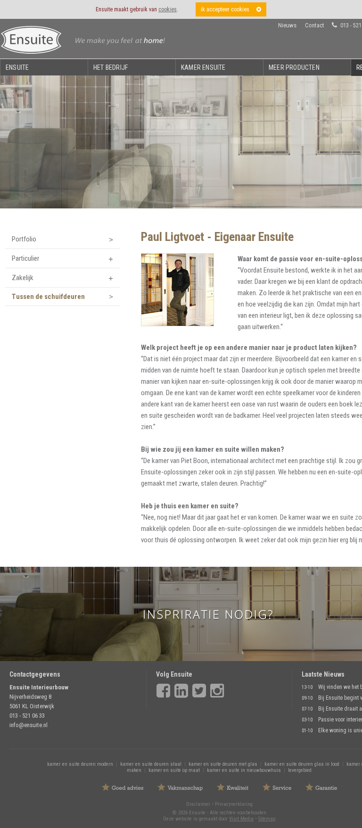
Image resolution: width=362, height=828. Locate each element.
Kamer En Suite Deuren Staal (150, 764)
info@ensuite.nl (28, 725)
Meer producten (294, 67)
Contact (314, 25)
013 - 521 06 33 (27, 715)
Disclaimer (198, 804)
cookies (167, 9)
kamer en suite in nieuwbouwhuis (244, 770)
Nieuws (287, 25)
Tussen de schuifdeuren (48, 296)
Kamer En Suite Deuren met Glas (223, 764)
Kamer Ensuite (203, 67)
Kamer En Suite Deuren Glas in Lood (301, 764)
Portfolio (24, 239)
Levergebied (300, 770)
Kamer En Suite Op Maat (174, 770)
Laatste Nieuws (323, 674)
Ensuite (17, 67)
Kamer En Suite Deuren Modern (80, 764)
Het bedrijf (110, 67)
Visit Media (241, 819)
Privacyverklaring (234, 804)
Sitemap (266, 819)
